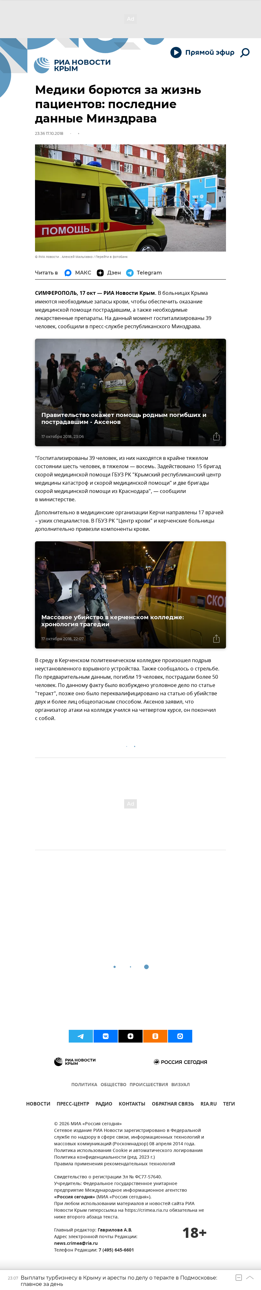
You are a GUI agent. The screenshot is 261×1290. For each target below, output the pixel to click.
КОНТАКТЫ (132, 1104)
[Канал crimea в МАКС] (180, 1036)
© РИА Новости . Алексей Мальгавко (64, 256)
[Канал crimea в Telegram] (81, 1036)
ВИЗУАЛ (180, 1085)
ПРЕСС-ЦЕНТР (73, 1104)
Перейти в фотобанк (111, 256)
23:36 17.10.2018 (49, 133)
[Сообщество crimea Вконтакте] (106, 1036)
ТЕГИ (229, 1104)
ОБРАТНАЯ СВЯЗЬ (173, 1104)
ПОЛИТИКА (84, 1085)
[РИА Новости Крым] (72, 65)
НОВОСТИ (38, 1104)
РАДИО (103, 1104)
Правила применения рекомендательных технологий (114, 1164)
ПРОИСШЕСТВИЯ (149, 1085)
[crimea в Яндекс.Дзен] (130, 1036)
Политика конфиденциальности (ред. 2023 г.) (104, 1157)
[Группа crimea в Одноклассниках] (155, 1036)
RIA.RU (209, 1104)
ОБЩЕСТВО (113, 1085)
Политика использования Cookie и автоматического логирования (128, 1151)
